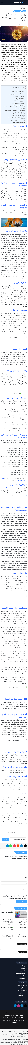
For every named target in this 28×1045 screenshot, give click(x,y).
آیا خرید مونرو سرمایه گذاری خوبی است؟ (15, 117)
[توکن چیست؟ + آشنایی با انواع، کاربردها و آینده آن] (21, 930)
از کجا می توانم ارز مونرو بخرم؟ (17, 118)
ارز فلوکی (14, 1022)
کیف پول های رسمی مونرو (18, 105)
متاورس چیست (21, 970)
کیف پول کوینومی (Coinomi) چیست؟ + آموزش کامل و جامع (22, 921)
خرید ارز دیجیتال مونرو (19, 108)
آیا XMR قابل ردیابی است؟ (18, 122)
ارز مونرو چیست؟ (20, 89)
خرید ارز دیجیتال (5, 487)
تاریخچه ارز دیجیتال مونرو (19, 99)
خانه (24, 8)
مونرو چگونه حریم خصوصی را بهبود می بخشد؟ (14, 110)
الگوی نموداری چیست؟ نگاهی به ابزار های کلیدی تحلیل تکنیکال (8, 921)
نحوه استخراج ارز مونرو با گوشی (17, 113)
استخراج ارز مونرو (20, 101)
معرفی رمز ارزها (17, 11)
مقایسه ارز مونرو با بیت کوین (18, 96)
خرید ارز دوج (22, 1020)
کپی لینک (5, 839)
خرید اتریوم (15, 1015)
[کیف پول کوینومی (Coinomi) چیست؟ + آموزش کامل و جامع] (21, 914)
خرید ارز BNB (14, 1017)
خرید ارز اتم (15, 1020)
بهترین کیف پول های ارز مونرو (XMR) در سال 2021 (14, 106)
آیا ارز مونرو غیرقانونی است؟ (18, 115)
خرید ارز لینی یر (7, 1020)
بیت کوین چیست (21, 985)
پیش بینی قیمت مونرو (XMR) (18, 103)
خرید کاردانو (22, 1017)
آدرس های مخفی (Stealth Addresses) (17, 93)
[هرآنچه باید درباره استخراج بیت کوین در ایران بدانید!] (7, 930)
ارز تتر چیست (21, 995)
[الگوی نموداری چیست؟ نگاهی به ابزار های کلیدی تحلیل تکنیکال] (7, 914)
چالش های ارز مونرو (20, 98)
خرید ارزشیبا (6, 1017)
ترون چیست (22, 997)
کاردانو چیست (21, 990)
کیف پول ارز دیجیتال (20, 973)
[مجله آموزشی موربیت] (18, 2)
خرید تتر (21, 1015)
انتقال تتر (23, 968)
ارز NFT (23, 965)
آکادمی (20, 8)
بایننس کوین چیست (20, 992)
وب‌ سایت (24, 889)
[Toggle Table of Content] (23, 87)
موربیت (24, 23)
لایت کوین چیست (21, 987)
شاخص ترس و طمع (20, 975)
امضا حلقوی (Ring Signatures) (18, 91)
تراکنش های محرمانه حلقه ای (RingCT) (16, 94)
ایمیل (25, 883)
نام (26, 877)
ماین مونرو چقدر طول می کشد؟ (17, 120)
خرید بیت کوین (8, 1015)
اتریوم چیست (22, 978)
